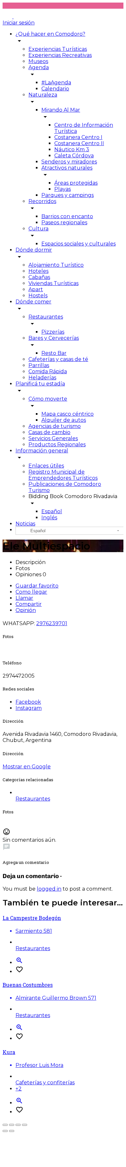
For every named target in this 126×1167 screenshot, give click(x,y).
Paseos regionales (64, 222)
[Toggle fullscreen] (18, 1125)
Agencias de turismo (54, 426)
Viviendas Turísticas (53, 283)
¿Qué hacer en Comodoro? (50, 34)
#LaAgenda (56, 82)
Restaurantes (45, 317)
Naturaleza (42, 95)
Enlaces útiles (46, 466)
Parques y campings (67, 195)
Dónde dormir (34, 250)
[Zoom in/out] (24, 1125)
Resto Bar (54, 353)
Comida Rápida (47, 371)
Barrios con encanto (67, 216)
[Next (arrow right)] (11, 1131)
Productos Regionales (57, 444)
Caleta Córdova (74, 156)
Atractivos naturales (66, 168)
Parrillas (38, 365)
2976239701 (51, 623)
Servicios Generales (53, 438)
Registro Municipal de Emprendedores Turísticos (63, 475)
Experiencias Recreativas (60, 55)
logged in (49, 889)
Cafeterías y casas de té (58, 359)
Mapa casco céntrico (67, 414)
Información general (42, 451)
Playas (62, 189)
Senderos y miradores (69, 162)
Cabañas (39, 277)
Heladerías (42, 378)
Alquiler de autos (63, 420)
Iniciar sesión (19, 23)
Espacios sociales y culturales (78, 244)
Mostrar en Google (27, 767)
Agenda (38, 67)
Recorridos (42, 201)
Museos (38, 61)
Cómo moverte (47, 399)
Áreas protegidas (76, 183)
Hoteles (38, 271)
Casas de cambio (49, 432)
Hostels (37, 295)
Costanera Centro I (78, 137)
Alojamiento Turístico (56, 265)
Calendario (55, 89)
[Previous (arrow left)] (5, 1131)
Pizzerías (52, 332)
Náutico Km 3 (71, 149)
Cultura (38, 229)
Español (51, 511)
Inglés (49, 517)
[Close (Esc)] (5, 1125)
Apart (35, 289)
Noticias (25, 524)
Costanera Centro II (79, 143)
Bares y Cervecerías (53, 338)
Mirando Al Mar (60, 110)
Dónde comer (33, 302)
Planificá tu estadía (40, 384)
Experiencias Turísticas (57, 49)
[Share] (11, 1125)
